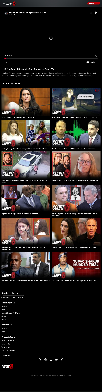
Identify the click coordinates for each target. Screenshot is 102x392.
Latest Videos (10, 84)
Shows (3, 316)
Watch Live (94, 3)
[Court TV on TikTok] (61, 359)
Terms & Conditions (7, 341)
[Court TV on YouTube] (56, 359)
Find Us (3, 319)
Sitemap (4, 307)
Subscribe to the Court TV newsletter (13, 297)
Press (3, 332)
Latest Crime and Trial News (10, 313)
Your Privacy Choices (8, 350)
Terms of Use (5, 347)
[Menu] (3, 3)
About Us (4, 328)
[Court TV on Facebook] (40, 359)
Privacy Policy (5, 344)
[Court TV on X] (51, 359)
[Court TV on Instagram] (45, 359)
